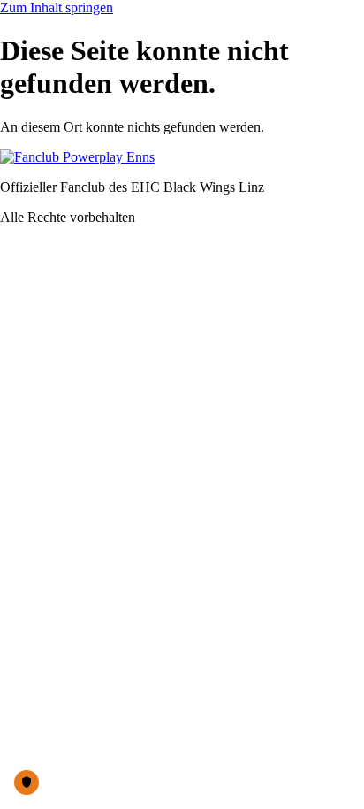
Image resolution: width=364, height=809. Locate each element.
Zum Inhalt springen (56, 7)
